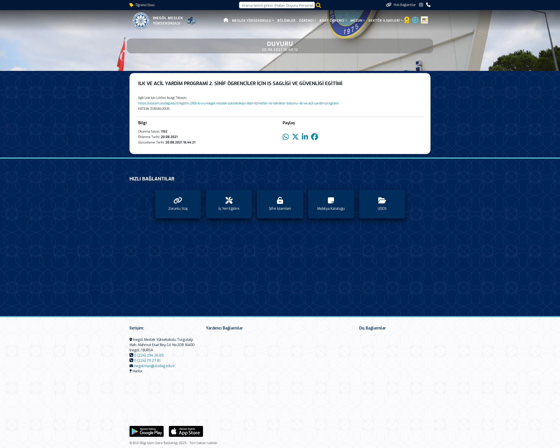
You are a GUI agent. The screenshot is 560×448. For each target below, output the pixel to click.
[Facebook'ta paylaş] (314, 137)
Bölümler (286, 21)
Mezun (356, 21)
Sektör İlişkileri (384, 21)
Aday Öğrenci (332, 21)
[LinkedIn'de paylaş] (305, 137)
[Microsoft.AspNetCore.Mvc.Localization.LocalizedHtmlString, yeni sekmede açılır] (147, 431)
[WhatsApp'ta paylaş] (286, 137)
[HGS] (424, 19)
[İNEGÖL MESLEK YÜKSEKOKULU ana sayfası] (141, 21)
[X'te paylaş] (295, 137)
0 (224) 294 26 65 (149, 355)
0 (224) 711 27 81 (147, 360)
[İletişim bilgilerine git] (428, 5)
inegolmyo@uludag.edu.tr (154, 366)
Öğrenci (306, 21)
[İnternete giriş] (415, 21)
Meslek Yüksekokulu (251, 21)
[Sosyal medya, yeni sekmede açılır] (421, 5)
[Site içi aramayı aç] (318, 5)
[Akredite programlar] (407, 21)
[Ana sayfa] (226, 20)
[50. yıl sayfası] (191, 21)
